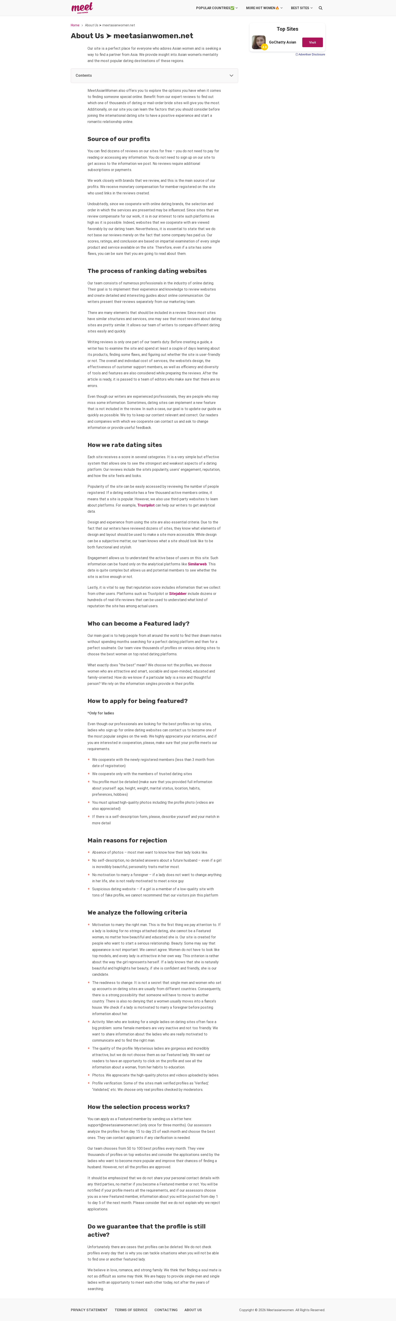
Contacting (166, 1310)
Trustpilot (146, 505)
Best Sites (300, 8)
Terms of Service (131, 1310)
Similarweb (197, 564)
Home (75, 25)
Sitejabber (178, 593)
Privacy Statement (89, 1310)
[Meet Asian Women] (82, 8)
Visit (312, 42)
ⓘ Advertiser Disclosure (310, 54)
